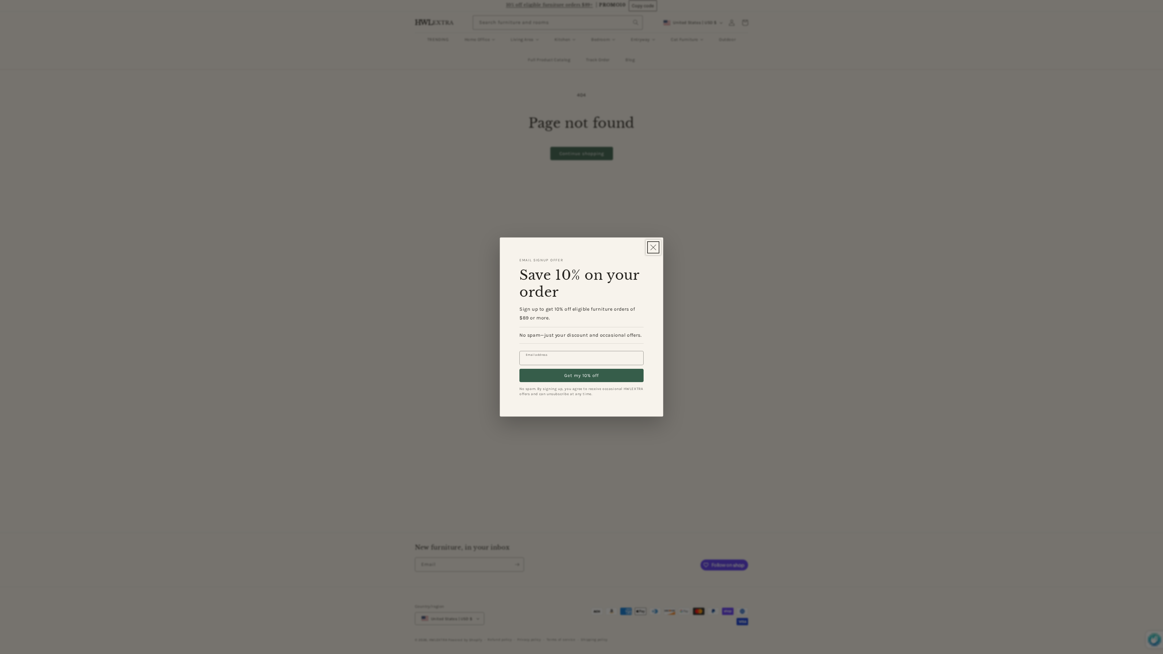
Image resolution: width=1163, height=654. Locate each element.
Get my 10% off (581, 375)
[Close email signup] (653, 247)
